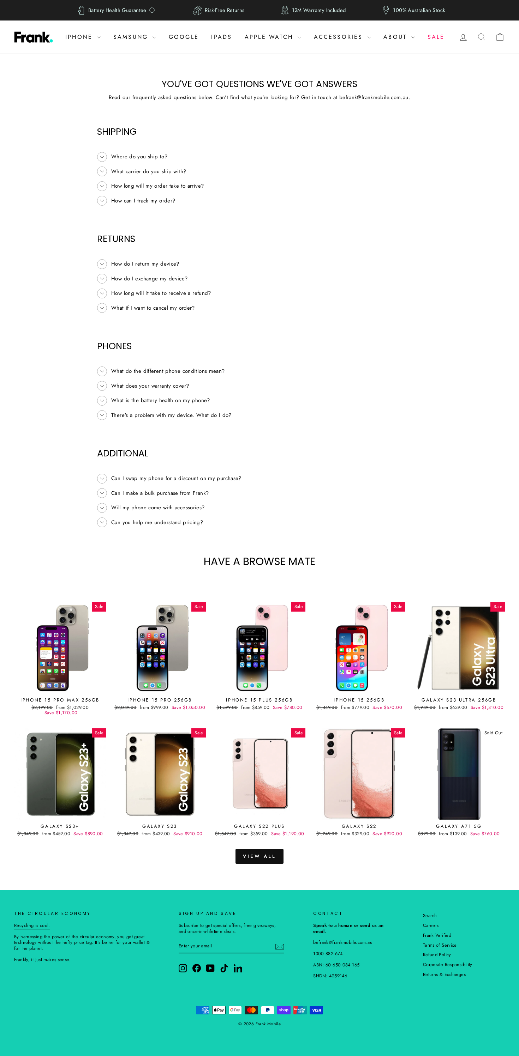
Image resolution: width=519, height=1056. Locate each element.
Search (430, 915)
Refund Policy (437, 954)
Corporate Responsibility (447, 964)
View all (259, 856)
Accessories (340, 37)
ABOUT (396, 37)
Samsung (132, 37)
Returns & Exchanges (444, 974)
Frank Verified (437, 935)
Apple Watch (270, 37)
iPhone (80, 37)
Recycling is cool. (32, 925)
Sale (436, 37)
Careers (431, 925)
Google (184, 37)
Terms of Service (440, 945)
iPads (221, 37)
